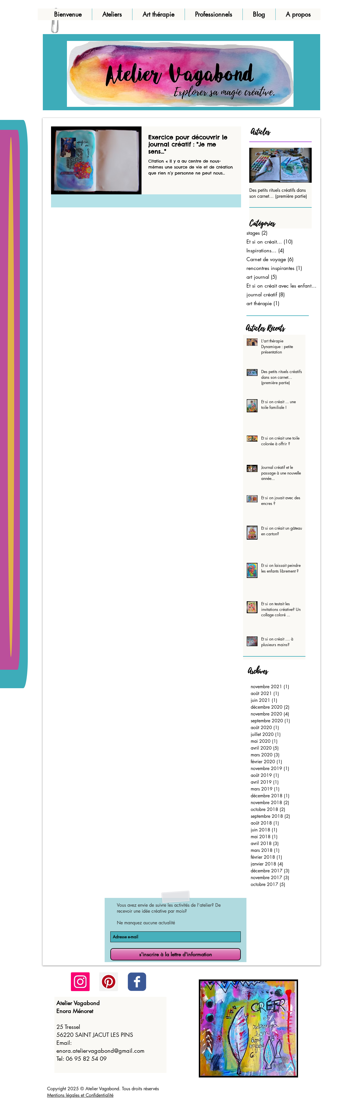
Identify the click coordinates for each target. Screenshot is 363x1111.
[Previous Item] (258, 165)
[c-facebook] (137, 981)
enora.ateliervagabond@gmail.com (100, 1050)
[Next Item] (302, 165)
